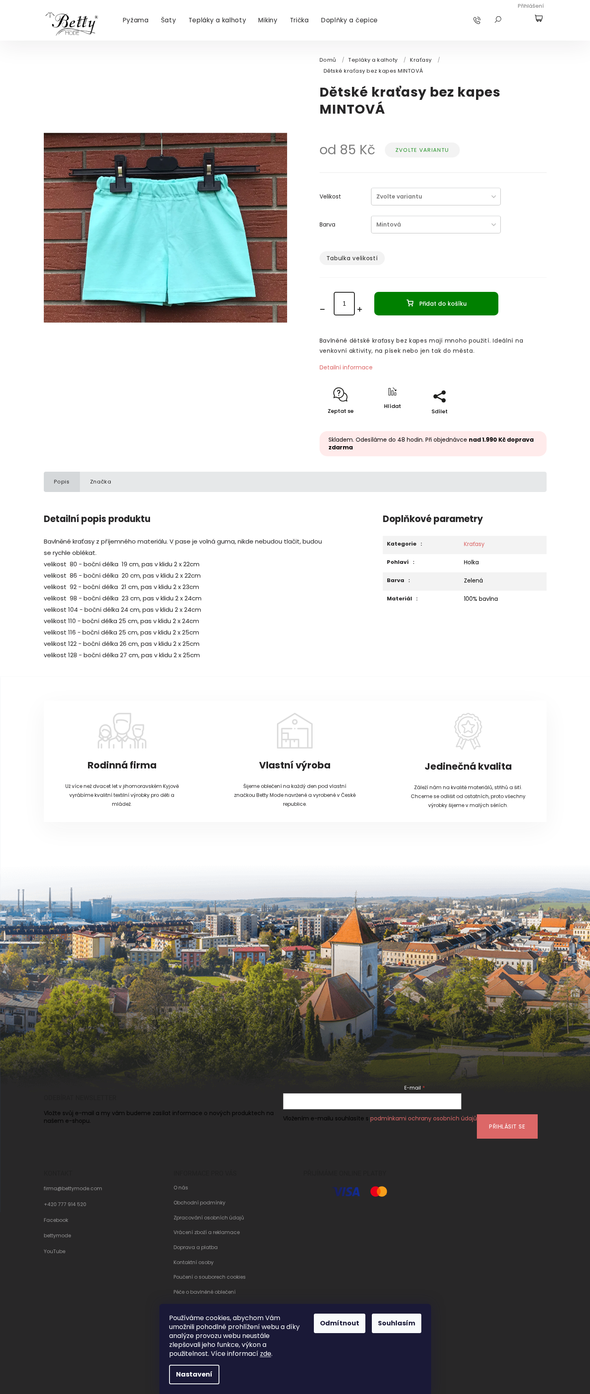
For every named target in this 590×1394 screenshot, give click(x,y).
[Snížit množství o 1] (325, 309)
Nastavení (194, 1374)
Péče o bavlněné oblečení (205, 1292)
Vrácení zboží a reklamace (207, 1232)
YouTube (54, 1251)
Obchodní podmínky (199, 1203)
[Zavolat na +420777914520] (485, 20)
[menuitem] (136, 20)
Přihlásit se (507, 1126)
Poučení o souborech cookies (210, 1277)
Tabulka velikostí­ (352, 258)
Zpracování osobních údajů (209, 1218)
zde (265, 1353)
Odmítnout (339, 1323)
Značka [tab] (101, 482)
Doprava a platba (196, 1247)
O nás (181, 1188)
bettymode (57, 1235)
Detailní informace (346, 367)
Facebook (56, 1220)
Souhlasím (396, 1323)
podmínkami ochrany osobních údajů (423, 1118)
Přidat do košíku (443, 304)
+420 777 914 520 (65, 1204)
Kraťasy (474, 544)
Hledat (498, 19)
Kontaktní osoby (194, 1262)
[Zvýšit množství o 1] (362, 309)
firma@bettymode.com (73, 1188)
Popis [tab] (62, 482)
